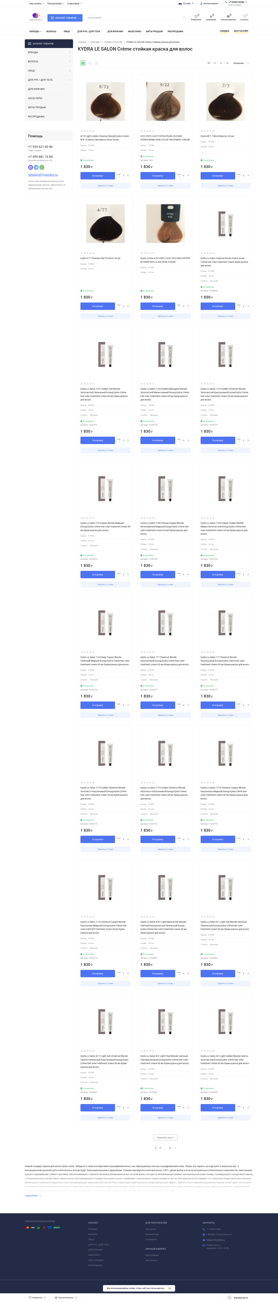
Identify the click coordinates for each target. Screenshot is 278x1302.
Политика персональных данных (40, 1221)
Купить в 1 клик (105, 185)
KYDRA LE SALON (113, 42)
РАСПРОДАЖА (95, 1265)
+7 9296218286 (236, 2)
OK (169, 1288)
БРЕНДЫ (95, 42)
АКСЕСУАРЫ (94, 1255)
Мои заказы (151, 1260)
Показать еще (164, 1137)
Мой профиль (152, 1255)
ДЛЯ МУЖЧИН (95, 1250)
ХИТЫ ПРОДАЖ (96, 1260)
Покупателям (151, 1234)
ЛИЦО (91, 1239)
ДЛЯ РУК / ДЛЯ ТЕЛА (98, 1244)
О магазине (151, 1239)
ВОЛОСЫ (92, 1234)
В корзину (98, 175)
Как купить (150, 1229)
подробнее (31, 1195)
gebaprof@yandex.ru (43, 175)
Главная (82, 42)
